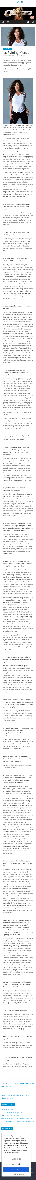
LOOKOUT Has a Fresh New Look (12, 1112)
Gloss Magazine (21, 56)
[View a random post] (32, 22)
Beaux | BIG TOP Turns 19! (10, 1115)
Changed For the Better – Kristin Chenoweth (15, 1096)
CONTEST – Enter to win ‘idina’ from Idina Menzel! (17, 1085)
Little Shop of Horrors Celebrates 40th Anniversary (17, 1121)
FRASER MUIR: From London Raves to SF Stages (17, 1118)
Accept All (16, 1169)
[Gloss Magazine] (18, 8)
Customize (16, 1159)
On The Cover (7, 49)
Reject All (16, 1164)
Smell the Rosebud (7, 1109)
